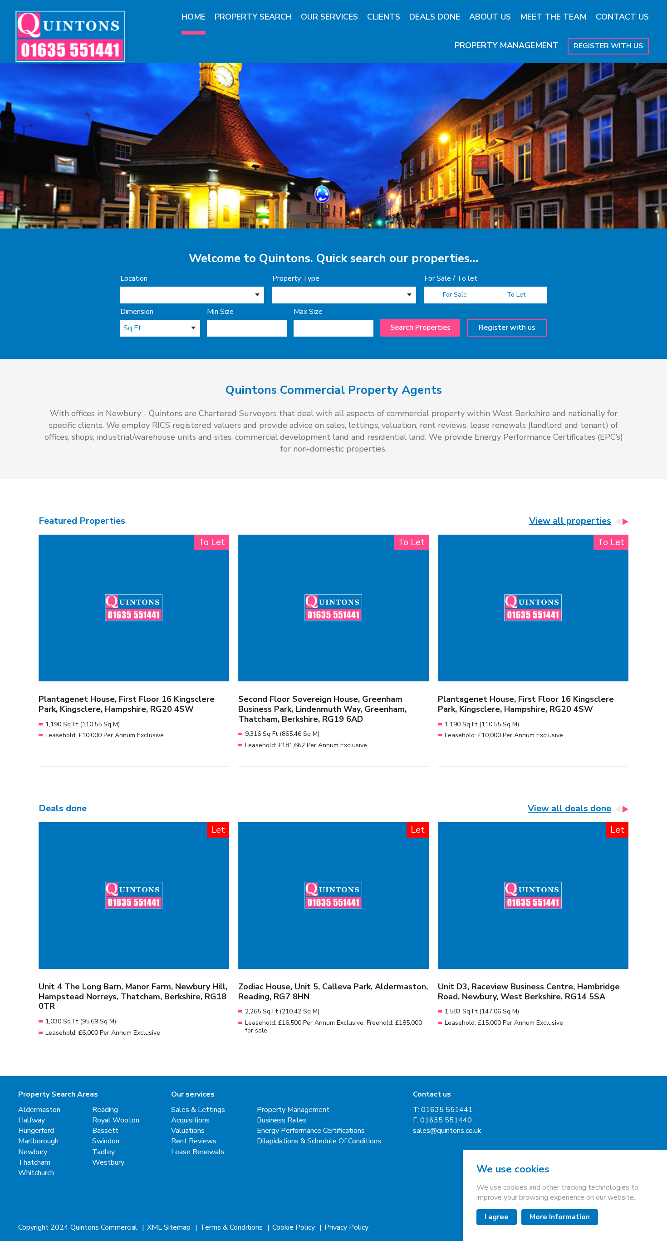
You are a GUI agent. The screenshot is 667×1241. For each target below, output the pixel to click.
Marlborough (38, 1141)
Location (133, 278)
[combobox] (192, 295)
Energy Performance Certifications (311, 1131)
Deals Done (434, 16)
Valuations (188, 1131)
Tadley (103, 1152)
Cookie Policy (294, 1227)
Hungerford (36, 1131)
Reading (105, 1110)
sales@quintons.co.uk (447, 1131)
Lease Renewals (198, 1152)
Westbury (108, 1162)
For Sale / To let (450, 278)
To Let (516, 294)
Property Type (295, 278)
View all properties (570, 521)
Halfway (31, 1120)
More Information (560, 1217)
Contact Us (622, 16)
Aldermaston (39, 1110)
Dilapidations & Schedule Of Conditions (319, 1141)
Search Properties (420, 328)
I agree (497, 1217)
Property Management (507, 45)
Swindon (105, 1141)
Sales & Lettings (198, 1110)
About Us (490, 16)
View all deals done (569, 808)
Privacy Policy (346, 1227)
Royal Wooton (115, 1120)
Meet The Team (553, 16)
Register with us (507, 328)
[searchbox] (126, 296)
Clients (383, 16)
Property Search (253, 16)
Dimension (136, 312)
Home (193, 16)
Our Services (329, 16)
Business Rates (282, 1120)
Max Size (308, 312)
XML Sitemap (169, 1227)
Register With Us (608, 46)
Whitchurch (36, 1173)
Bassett (105, 1131)
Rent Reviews (193, 1141)
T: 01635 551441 (443, 1110)
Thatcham (34, 1162)
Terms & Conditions (232, 1227)
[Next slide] (625, 521)
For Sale (455, 294)
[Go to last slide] (618, 521)
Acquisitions (190, 1120)
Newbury (32, 1152)
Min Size (220, 312)
